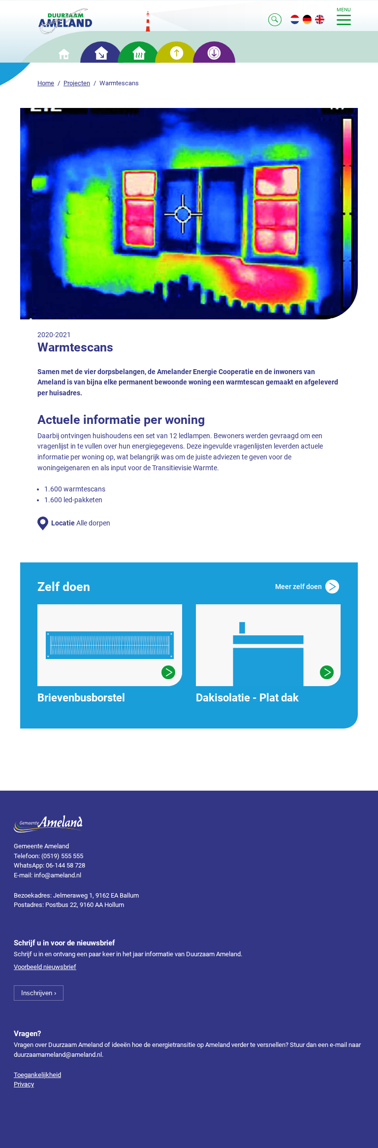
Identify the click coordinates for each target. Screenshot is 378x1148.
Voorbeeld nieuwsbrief (45, 967)
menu (343, 9)
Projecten (76, 83)
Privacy (24, 1084)
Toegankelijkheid (37, 1074)
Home (45, 83)
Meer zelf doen (298, 587)
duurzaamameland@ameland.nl (58, 1054)
